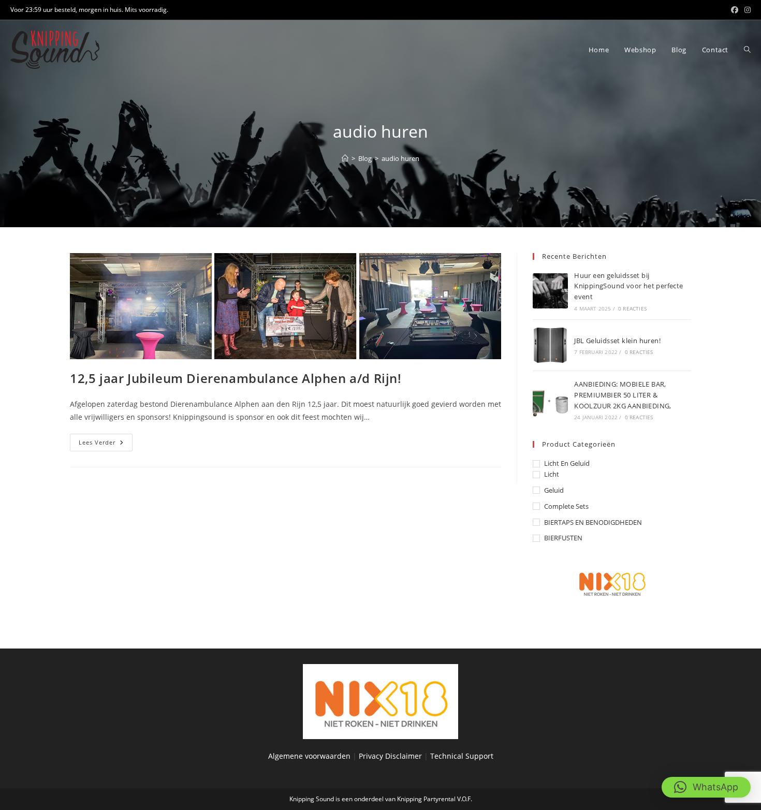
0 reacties (632, 308)
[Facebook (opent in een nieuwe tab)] (734, 10)
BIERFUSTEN (563, 537)
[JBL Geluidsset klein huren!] (550, 345)
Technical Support (461, 756)
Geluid (554, 490)
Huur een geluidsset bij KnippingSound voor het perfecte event (628, 286)
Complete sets (566, 506)
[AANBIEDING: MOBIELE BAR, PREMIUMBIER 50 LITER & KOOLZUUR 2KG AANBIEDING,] (550, 399)
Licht (551, 474)
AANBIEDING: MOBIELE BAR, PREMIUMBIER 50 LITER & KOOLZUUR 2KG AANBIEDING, (622, 394)
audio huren (400, 158)
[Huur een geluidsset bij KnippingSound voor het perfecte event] (550, 290)
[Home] (345, 158)
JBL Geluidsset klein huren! (617, 340)
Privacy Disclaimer (391, 756)
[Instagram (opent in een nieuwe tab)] (746, 10)
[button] (706, 787)
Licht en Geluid (567, 463)
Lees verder (106, 444)
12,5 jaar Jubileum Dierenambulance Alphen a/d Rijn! (236, 378)
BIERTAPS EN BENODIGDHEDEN (593, 522)
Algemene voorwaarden (309, 756)
